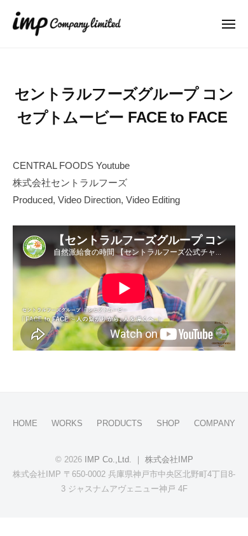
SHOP (168, 423)
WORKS (67, 423)
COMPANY (214, 423)
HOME (25, 423)
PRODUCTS (119, 423)
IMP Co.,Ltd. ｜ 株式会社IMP (139, 459)
